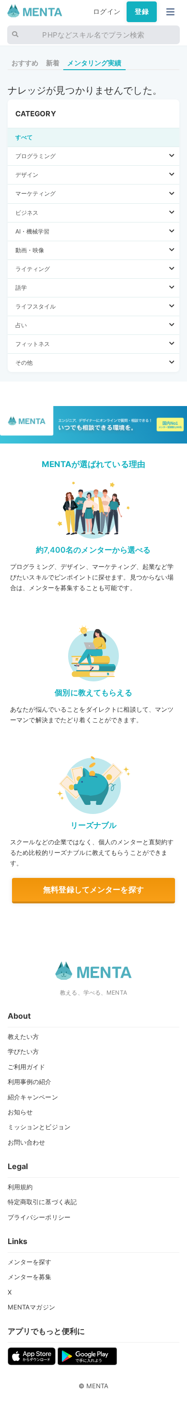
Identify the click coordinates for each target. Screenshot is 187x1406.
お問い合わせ (27, 1142)
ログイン (106, 11)
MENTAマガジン (31, 1307)
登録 (141, 11)
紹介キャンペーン (33, 1097)
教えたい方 (23, 1036)
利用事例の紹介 (30, 1081)
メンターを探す (30, 1262)
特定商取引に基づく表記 (42, 1202)
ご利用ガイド (27, 1067)
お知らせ (20, 1112)
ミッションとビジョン (39, 1127)
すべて (24, 137)
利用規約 (20, 1187)
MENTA (97, 1386)
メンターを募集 (30, 1277)
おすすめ (25, 63)
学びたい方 (23, 1051)
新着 (52, 63)
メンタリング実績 (94, 63)
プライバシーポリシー (39, 1217)
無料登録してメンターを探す (93, 889)
